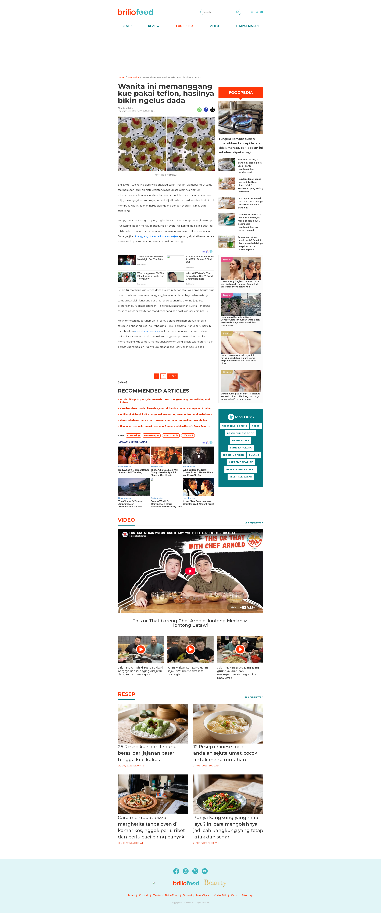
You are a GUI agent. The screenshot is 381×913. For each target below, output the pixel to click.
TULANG (254, 455)
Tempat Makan (247, 26)
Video (214, 26)
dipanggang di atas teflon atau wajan (156, 236)
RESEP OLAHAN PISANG (240, 469)
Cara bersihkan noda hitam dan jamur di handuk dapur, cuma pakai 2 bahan (165, 408)
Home (121, 77)
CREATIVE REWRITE (241, 462)
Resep (127, 26)
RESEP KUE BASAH (240, 476)
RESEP (256, 426)
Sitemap (247, 895)
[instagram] (252, 11)
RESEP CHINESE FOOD (240, 433)
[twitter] (257, 11)
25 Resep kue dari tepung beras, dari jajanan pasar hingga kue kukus (147, 753)
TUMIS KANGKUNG (241, 447)
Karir (234, 895)
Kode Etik (220, 895)
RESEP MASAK (240, 440)
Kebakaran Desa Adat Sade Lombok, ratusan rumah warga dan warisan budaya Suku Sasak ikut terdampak (240, 321)
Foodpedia (184, 26)
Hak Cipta (202, 895)
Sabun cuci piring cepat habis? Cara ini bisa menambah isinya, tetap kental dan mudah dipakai (250, 243)
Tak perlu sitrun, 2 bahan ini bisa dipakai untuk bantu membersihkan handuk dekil (250, 165)
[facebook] (247, 11)
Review (154, 26)
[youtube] (261, 11)
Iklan (131, 895)
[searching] (237, 12)
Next (172, 376)
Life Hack (188, 435)
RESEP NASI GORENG (234, 426)
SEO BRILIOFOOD (233, 455)
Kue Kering (133, 435)
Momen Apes (151, 435)
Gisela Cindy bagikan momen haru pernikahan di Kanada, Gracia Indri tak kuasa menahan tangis (240, 284)
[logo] (135, 11)
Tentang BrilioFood (166, 895)
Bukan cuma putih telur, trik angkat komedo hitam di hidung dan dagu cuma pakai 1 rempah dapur (240, 396)
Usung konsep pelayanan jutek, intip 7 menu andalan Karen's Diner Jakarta (165, 426)
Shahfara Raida (125, 108)
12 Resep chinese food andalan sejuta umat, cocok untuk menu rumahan (225, 753)
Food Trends (171, 435)
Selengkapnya (253, 522)
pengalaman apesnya (147, 331)
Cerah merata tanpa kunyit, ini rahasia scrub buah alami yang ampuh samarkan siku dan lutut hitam (238, 359)
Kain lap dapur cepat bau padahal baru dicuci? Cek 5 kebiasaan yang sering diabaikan (250, 185)
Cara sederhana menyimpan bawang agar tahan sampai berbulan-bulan (163, 420)
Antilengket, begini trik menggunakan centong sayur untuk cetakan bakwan (166, 414)
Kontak (144, 895)
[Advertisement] (190, 53)
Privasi (187, 895)
